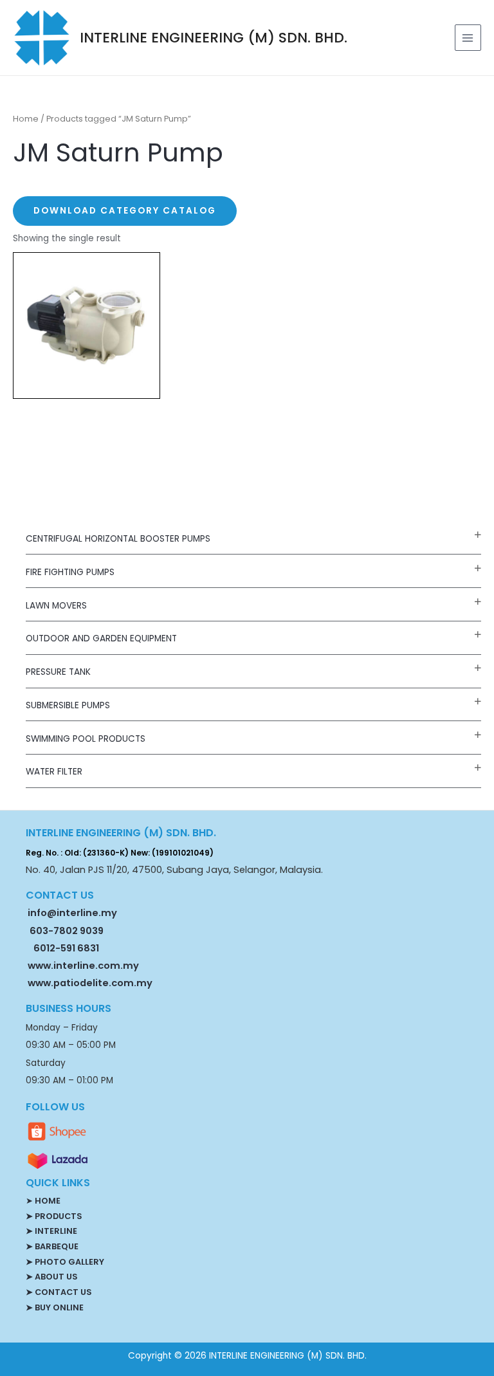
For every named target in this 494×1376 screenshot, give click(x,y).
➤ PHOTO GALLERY (65, 1261)
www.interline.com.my (83, 965)
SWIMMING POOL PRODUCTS (85, 739)
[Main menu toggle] (468, 37)
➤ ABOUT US (51, 1276)
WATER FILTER (54, 772)
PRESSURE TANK (58, 672)
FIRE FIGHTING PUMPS (70, 572)
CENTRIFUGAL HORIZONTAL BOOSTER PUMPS (118, 539)
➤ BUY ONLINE (55, 1307)
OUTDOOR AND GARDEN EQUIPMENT (101, 638)
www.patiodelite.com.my (89, 983)
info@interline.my (71, 912)
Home (26, 118)
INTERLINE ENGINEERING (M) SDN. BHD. (213, 38)
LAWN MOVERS (56, 606)
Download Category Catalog (124, 211)
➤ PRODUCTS (54, 1216)
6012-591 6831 (66, 948)
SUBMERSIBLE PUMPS (68, 705)
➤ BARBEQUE (52, 1246)
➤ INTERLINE (51, 1230)
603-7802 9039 (67, 930)
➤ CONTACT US (58, 1292)
